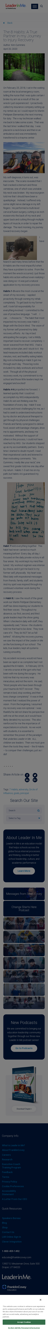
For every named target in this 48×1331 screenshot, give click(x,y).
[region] (24, 1313)
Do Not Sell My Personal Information (24, 1328)
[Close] (40, 1300)
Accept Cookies (24, 1322)
